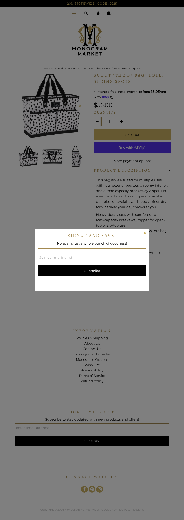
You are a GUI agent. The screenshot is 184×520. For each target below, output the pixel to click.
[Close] (144, 233)
